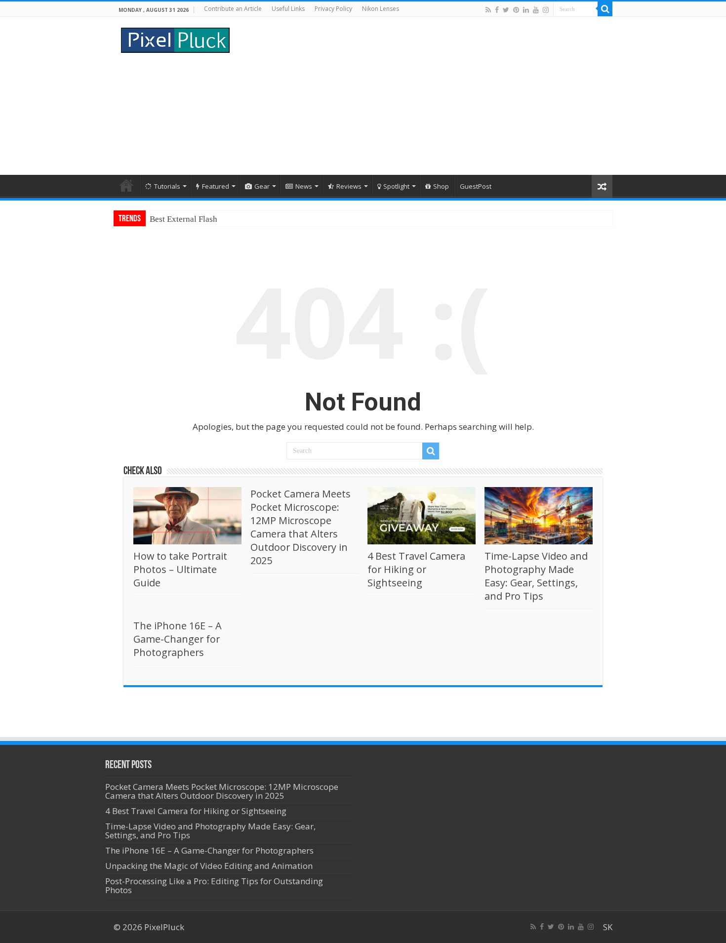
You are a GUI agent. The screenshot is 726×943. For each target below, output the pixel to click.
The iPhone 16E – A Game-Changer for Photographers (177, 639)
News (303, 186)
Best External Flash (183, 219)
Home (126, 185)
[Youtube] (536, 9)
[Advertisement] (425, 96)
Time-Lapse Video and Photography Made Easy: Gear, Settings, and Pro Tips (536, 576)
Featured (215, 186)
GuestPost (475, 186)
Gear (262, 186)
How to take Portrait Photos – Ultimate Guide (180, 569)
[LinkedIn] (526, 9)
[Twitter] (506, 9)
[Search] (605, 8)
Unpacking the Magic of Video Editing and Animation (209, 865)
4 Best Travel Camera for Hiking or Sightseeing (416, 569)
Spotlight (396, 186)
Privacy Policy (333, 8)
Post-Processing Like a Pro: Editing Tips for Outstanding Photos (214, 885)
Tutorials (167, 186)
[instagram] (546, 9)
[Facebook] (497, 9)
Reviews (349, 186)
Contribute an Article (233, 8)
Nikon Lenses (380, 8)
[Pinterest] (516, 9)
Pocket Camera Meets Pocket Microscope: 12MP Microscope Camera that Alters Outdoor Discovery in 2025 (300, 527)
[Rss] (488, 9)
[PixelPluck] (175, 38)
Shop (441, 186)
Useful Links (288, 8)
